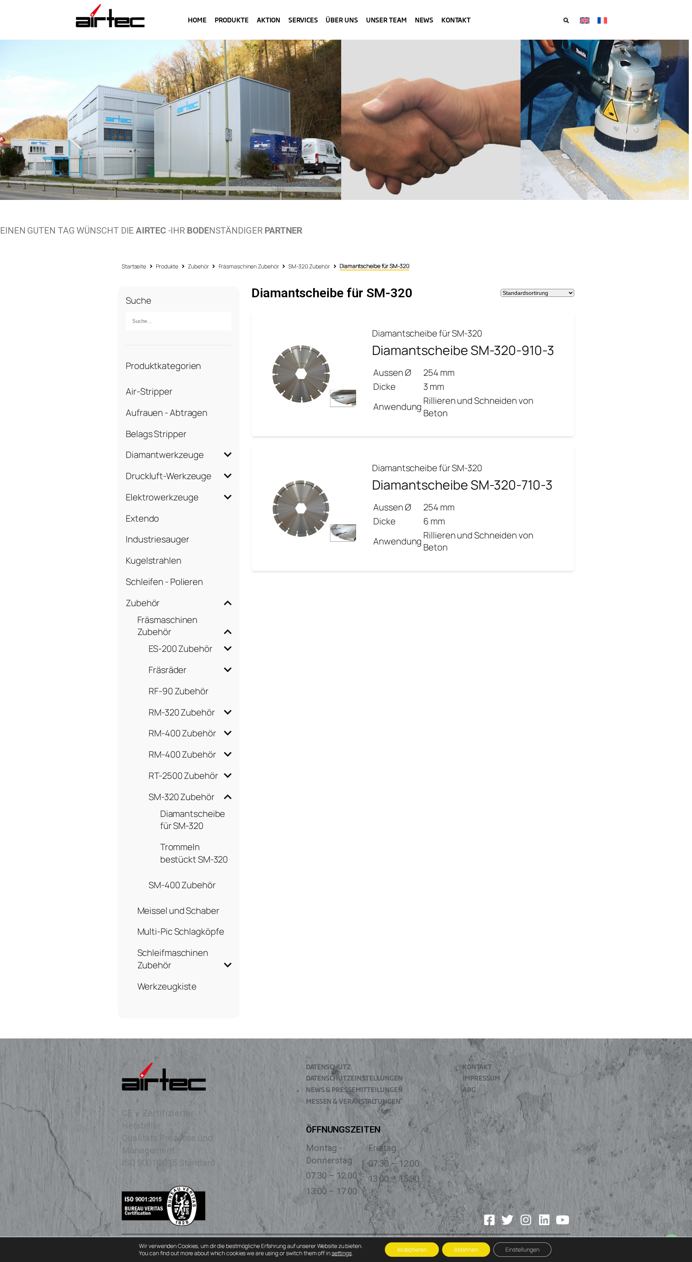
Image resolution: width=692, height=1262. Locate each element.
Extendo (142, 518)
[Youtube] (563, 1220)
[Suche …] (566, 21)
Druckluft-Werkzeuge (168, 476)
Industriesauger (157, 539)
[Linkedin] (544, 1220)
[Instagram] (526, 1220)
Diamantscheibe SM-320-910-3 (463, 350)
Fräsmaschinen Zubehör (249, 266)
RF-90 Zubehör (179, 691)
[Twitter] (507, 1220)
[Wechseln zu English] (584, 19)
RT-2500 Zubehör (183, 776)
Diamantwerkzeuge (164, 455)
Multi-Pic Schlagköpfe (180, 931)
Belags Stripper (156, 434)
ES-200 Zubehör (181, 649)
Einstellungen (522, 1249)
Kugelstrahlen (153, 560)
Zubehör (198, 266)
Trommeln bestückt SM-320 (194, 853)
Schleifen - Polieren (164, 582)
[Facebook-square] (489, 1220)
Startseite (134, 266)
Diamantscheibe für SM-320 (192, 820)
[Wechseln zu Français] (602, 19)
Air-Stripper (149, 391)
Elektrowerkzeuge (162, 497)
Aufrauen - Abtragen (166, 413)
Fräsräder (168, 670)
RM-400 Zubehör (182, 733)
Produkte (167, 266)
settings (342, 1253)
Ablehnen (466, 1249)
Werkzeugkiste (167, 986)
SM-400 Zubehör (182, 885)
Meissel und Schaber (178, 911)
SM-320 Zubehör (309, 266)
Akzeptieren (412, 1249)
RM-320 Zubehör (182, 712)
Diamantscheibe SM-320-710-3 (462, 485)
